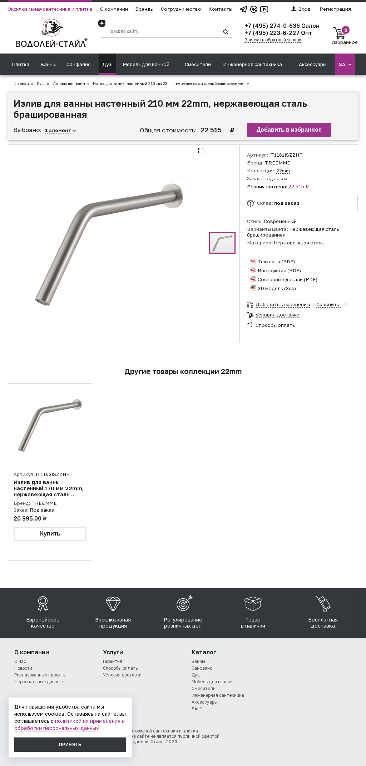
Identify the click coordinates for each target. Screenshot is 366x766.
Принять (70, 744)
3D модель (270, 288)
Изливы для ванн (69, 83)
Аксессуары (312, 64)
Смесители (198, 64)
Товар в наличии (253, 623)
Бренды (144, 9)
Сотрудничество (181, 9)
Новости (23, 668)
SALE (345, 64)
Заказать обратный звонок (272, 39)
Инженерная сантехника (252, 64)
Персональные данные (38, 681)
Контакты (220, 9)
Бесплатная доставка (323, 623)
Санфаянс (78, 64)
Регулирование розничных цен (183, 623)
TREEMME (277, 163)
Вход (304, 9)
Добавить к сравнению (283, 304)
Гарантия (112, 661)
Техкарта (269, 261)
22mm (283, 170)
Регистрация (335, 9)
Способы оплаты (276, 325)
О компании (114, 9)
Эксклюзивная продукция (113, 623)
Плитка (20, 64)
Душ (107, 64)
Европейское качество (43, 623)
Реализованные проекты (40, 675)
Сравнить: (328, 304)
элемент (60, 130)
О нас (20, 661)
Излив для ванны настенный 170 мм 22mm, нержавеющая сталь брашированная (49, 491)
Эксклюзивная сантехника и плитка (50, 9)
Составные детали (280, 279)
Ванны (48, 64)
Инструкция (272, 270)
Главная (21, 83)
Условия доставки (278, 315)
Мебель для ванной (146, 64)
